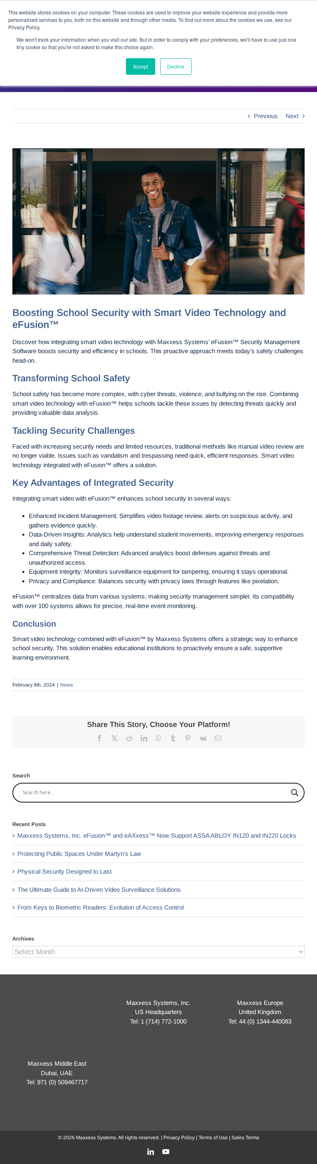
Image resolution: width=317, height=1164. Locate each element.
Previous (266, 115)
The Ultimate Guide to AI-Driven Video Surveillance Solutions (99, 889)
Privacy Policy (179, 1137)
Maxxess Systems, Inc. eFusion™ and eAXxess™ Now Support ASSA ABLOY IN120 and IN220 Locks (156, 835)
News (66, 685)
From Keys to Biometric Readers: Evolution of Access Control (100, 907)
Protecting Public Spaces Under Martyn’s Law (79, 853)
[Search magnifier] (294, 792)
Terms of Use (213, 1137)
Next (292, 115)
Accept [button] (140, 66)
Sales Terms (245, 1137)
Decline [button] (176, 66)
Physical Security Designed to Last (64, 871)
